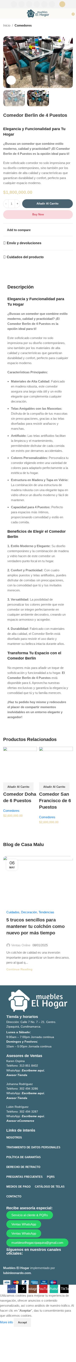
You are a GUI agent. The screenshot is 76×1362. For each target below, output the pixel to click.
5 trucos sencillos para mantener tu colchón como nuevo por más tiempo (35, 926)
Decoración (29, 912)
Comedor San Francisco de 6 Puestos (55, 801)
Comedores (23, 25)
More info (7, 1322)
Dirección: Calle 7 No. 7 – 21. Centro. (31, 1022)
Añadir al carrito (47, 203)
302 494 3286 (28, 1088)
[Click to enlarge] (11, 80)
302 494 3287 (28, 1111)
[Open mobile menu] (5, 13)
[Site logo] (38, 13)
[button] (18, 786)
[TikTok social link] (52, 4)
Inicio (6, 25)
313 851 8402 (28, 1065)
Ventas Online (20, 945)
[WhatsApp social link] (44, 4)
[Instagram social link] (29, 4)
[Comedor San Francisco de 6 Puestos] (56, 759)
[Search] (62, 4)
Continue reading (19, 969)
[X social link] (21, 4)
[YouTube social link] (37, 4)
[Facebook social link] (14, 4)
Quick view (8, 777)
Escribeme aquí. (33, 1070)
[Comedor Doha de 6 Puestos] (20, 759)
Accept (22, 1322)
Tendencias (46, 912)
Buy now (38, 214)
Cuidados (12, 912)
